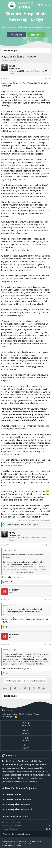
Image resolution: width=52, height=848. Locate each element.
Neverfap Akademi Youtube (18, 799)
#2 (50, 545)
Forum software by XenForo (21, 841)
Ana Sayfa (9, 716)
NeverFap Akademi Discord (17, 804)
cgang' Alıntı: (8, 550)
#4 (50, 644)
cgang (5, 60)
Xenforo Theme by (12, 846)
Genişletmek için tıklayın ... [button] (26, 572)
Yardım (36, 714)
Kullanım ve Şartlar (9, 714)
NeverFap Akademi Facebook (18, 809)
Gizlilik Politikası (25, 714)
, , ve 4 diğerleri (22, 524)
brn (26, 745)
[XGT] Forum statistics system (17, 843)
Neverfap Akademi (13, 794)
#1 (50, 78)
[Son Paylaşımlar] (45, 5)
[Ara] (49, 5)
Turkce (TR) (8, 710)
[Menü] (4, 5)
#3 (50, 599)
